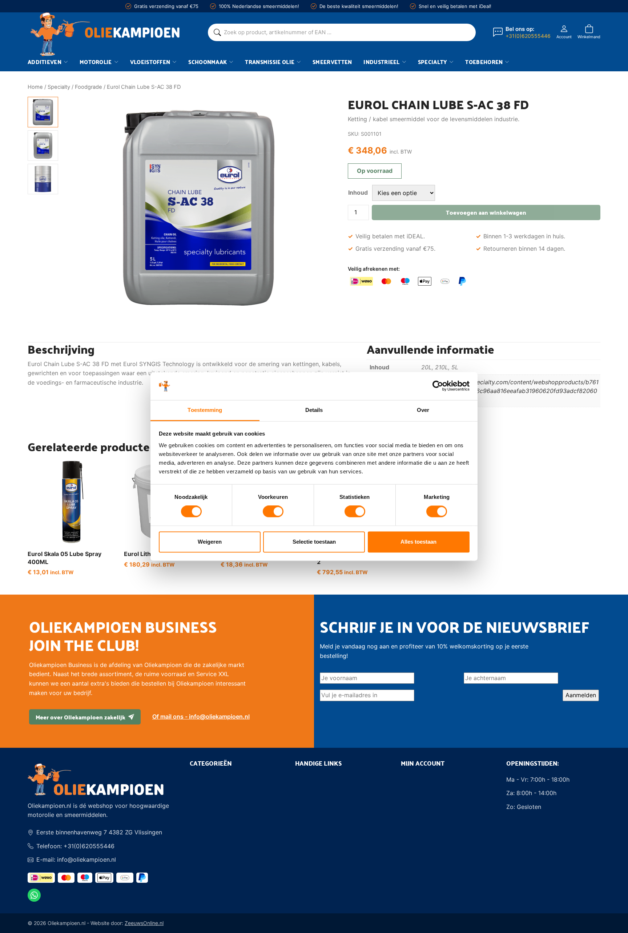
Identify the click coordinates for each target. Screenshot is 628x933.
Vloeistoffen (150, 61)
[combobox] (347, 32)
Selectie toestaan (314, 542)
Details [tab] (314, 410)
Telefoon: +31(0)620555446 (75, 846)
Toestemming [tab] (205, 410)
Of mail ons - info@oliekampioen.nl (201, 716)
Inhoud (358, 192)
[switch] (273, 511)
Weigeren (210, 542)
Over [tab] (423, 410)
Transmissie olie (269, 61)
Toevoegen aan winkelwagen (486, 212)
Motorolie (96, 61)
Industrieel (381, 61)
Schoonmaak (207, 61)
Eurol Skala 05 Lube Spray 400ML (64, 557)
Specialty (432, 61)
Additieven (44, 61)
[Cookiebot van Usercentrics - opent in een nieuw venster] (438, 386)
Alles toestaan (418, 542)
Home (35, 87)
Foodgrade (88, 87)
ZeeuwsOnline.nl (144, 923)
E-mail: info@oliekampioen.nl (76, 859)
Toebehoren (484, 61)
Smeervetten (332, 61)
